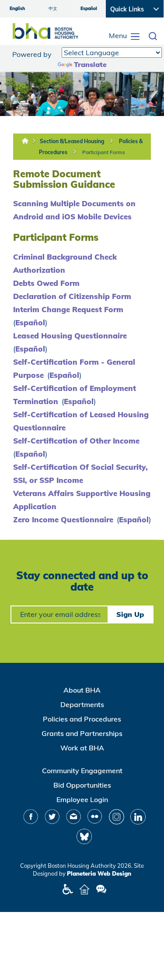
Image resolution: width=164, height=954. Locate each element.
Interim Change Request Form (68, 309)
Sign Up (130, 614)
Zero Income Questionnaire (63, 519)
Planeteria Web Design (99, 873)
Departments (82, 704)
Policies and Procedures (82, 719)
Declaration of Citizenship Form (72, 296)
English (17, 8)
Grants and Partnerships (82, 733)
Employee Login (82, 799)
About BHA (82, 690)
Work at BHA (82, 747)
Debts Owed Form (46, 283)
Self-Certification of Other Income (76, 440)
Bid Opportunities (82, 785)
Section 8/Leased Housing (72, 141)
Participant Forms (103, 152)
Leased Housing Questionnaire (70, 335)
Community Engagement (82, 770)
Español (88, 8)
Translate (90, 64)
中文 (53, 8)
